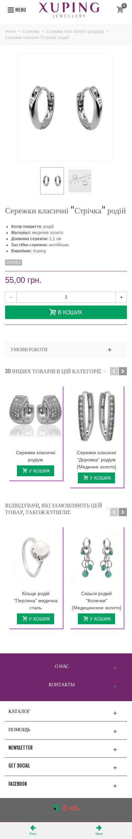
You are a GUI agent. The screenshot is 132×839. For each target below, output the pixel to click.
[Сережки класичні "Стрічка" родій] (52, 180)
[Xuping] (69, 9)
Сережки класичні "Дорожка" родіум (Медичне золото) (96, 459)
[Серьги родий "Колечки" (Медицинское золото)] (96, 557)
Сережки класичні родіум (35, 456)
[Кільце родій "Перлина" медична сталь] (35, 557)
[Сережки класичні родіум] (35, 416)
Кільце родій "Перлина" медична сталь (36, 600)
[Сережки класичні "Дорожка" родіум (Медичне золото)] (96, 416)
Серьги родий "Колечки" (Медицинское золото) (97, 600)
